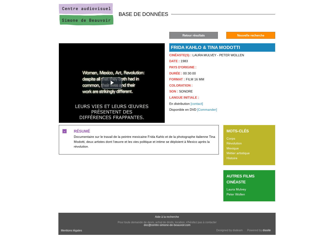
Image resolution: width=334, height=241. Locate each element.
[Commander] (207, 109)
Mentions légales (71, 230)
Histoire (232, 158)
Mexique (233, 148)
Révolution (234, 143)
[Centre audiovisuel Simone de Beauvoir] (86, 24)
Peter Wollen (236, 194)
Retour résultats (193, 35)
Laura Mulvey (236, 189)
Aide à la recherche (167, 216)
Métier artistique (238, 153)
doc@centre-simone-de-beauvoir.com (167, 225)
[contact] (197, 103)
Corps (231, 138)
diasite (267, 230)
